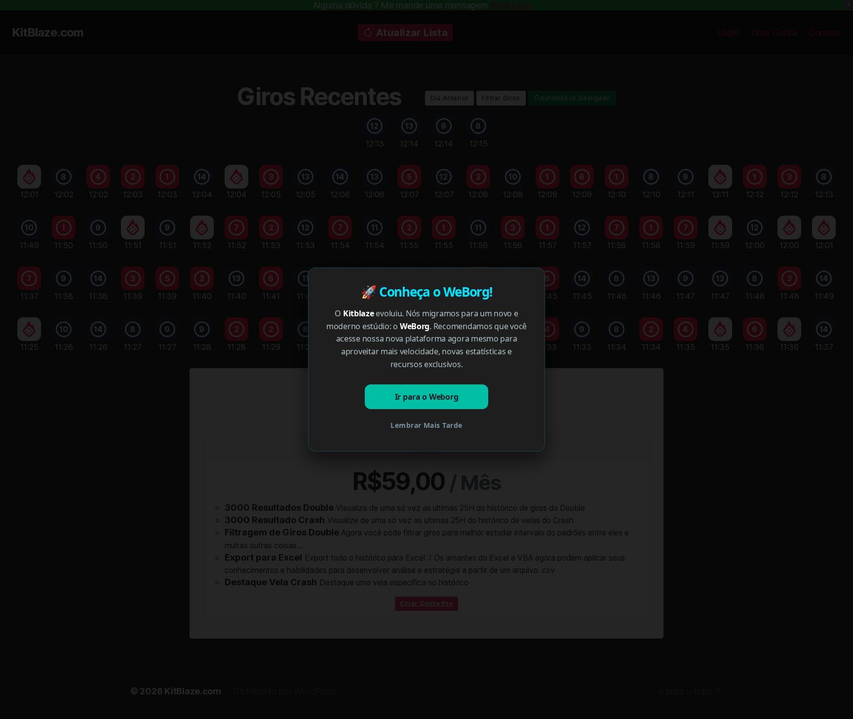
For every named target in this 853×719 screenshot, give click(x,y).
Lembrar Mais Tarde (426, 425)
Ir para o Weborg (427, 396)
